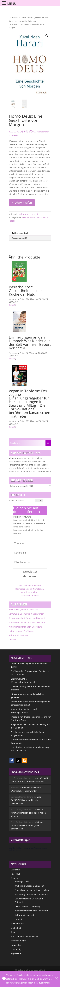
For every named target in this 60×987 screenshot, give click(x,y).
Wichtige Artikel (22, 881)
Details (14, 136)
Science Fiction (29, 217)
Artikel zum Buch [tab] (20, 233)
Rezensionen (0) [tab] (19, 238)
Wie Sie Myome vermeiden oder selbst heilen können (28, 812)
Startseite (15, 869)
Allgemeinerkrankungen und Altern (25, 626)
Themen (14, 878)
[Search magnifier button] (48, 443)
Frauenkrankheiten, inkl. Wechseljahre (27, 622)
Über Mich (16, 874)
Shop (13, 932)
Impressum (16, 953)
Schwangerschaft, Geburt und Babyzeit (27, 618)
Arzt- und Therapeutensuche (24, 936)
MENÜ (11, 3)
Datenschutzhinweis (30, 595)
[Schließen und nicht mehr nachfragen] (56, 979)
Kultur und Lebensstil (29, 214)
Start (11, 17)
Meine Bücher (17, 923)
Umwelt (12, 639)
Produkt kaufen (22, 202)
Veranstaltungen (18, 940)
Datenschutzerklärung (16, 979)
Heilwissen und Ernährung (21, 631)
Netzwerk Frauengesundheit (31, 970)
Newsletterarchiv (29, 592)
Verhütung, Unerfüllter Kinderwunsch (26, 614)
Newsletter (16, 945)
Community (16, 949)
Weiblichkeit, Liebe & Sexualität (23, 609)
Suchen (39, 500)
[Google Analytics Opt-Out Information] (4, 979)
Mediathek (16, 927)
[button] (46, 35)
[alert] (30, 849)
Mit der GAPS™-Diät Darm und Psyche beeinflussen (27, 800)
